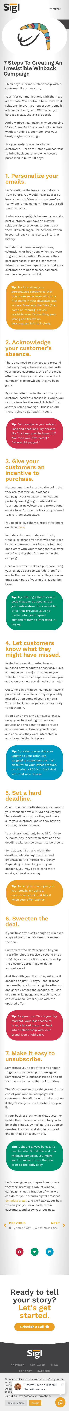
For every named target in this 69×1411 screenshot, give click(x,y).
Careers (43, 1371)
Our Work (37, 1365)
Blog (54, 1365)
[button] (20, 1252)
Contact (25, 1371)
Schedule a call (15, 1200)
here (21, 527)
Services (18, 1365)
